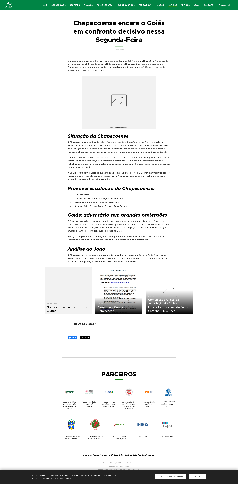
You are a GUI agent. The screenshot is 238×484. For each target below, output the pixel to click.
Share (74, 338)
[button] (224, 5)
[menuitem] (45, 5)
